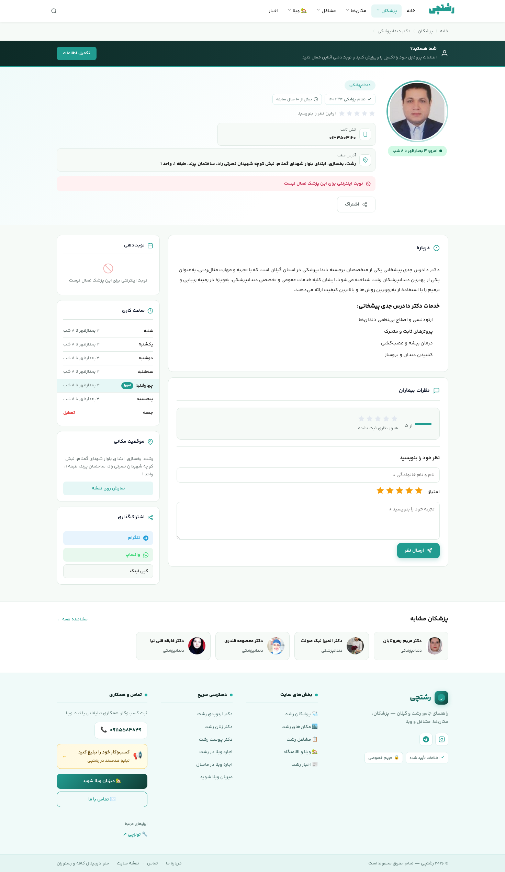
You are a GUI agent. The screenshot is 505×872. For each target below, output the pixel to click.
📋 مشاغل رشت (302, 739)
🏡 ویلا (299, 11)
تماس (152, 863)
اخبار (273, 11)
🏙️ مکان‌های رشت (299, 726)
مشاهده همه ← (72, 619)
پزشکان (388, 11)
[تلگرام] (426, 739)
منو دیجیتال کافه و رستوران (83, 863)
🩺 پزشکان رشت (301, 714)
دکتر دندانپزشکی (394, 31)
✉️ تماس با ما (102, 799)
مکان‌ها (358, 11)
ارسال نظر (414, 550)
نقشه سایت (128, 863)
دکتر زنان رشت (218, 726)
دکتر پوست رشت (216, 739)
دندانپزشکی (360, 85)
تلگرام (134, 537)
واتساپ (132, 554)
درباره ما (174, 863)
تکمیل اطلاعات (76, 53)
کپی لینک (139, 571)
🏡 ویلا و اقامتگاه (300, 751)
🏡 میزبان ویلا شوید (102, 781)
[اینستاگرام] (441, 739)
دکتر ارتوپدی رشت (215, 714)
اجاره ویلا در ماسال (214, 764)
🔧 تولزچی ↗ (135, 834)
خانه (410, 11)
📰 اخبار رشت (304, 764)
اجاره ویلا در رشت (216, 751)
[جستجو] (54, 11)
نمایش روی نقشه (108, 488)
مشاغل (328, 11)
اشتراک (352, 204)
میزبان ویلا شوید (216, 777)
